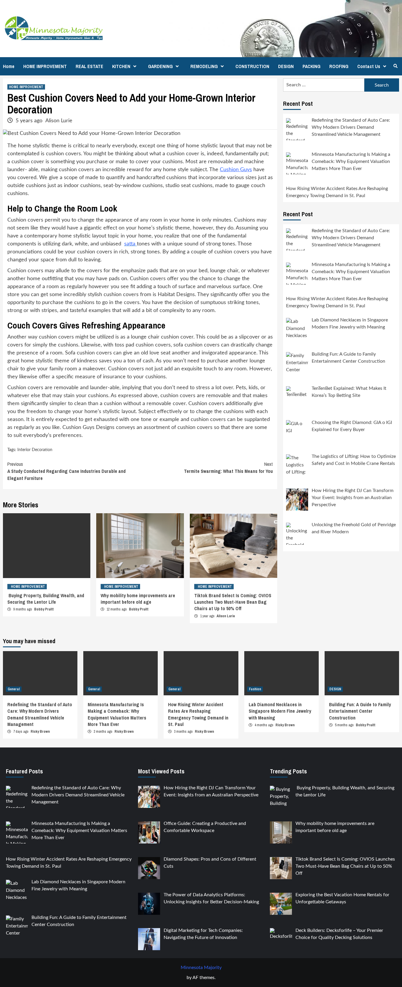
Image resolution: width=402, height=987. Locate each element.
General (14, 689)
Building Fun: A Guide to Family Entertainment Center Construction (360, 711)
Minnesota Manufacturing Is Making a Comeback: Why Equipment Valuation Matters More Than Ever (117, 714)
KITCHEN (121, 66)
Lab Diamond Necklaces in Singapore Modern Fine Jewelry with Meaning (280, 711)
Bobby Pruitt (44, 609)
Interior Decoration (34, 450)
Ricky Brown (40, 731)
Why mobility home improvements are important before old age (138, 598)
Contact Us (368, 66)
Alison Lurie (58, 120)
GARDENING (160, 66)
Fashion (255, 689)
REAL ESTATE (89, 66)
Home (8, 66)
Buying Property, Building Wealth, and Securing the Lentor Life (45, 598)
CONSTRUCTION (252, 66)
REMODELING (204, 66)
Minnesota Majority (201, 967)
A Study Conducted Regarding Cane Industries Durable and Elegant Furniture (66, 471)
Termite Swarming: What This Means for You (228, 467)
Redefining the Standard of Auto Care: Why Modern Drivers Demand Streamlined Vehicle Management (39, 714)
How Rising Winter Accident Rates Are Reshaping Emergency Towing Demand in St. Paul (198, 714)
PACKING (311, 66)
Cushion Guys (236, 169)
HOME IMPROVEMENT (45, 66)
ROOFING (338, 66)
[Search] (395, 66)
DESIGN (286, 66)
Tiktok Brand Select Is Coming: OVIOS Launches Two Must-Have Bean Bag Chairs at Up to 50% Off (232, 602)
